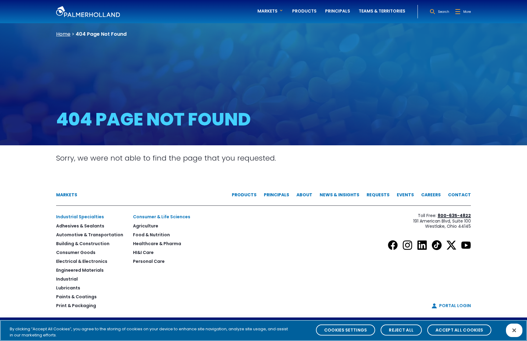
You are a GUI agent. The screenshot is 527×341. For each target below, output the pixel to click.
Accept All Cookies (459, 330)
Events (405, 195)
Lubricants (68, 288)
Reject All (401, 330)
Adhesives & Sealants (80, 226)
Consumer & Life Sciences (161, 217)
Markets (66, 195)
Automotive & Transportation (89, 235)
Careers (431, 195)
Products (304, 11)
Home (63, 34)
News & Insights (339, 195)
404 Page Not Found (101, 34)
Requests (378, 195)
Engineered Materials (80, 270)
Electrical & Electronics (81, 261)
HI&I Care (143, 252)
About (304, 195)
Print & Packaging (76, 306)
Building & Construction (82, 244)
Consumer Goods (75, 252)
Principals (337, 11)
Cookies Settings (345, 330)
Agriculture (145, 226)
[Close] (514, 330)
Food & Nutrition (151, 235)
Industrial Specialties (80, 217)
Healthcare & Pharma (157, 244)
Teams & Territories (382, 11)
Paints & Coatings (76, 297)
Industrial (67, 279)
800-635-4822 (454, 215)
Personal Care (149, 261)
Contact (459, 195)
